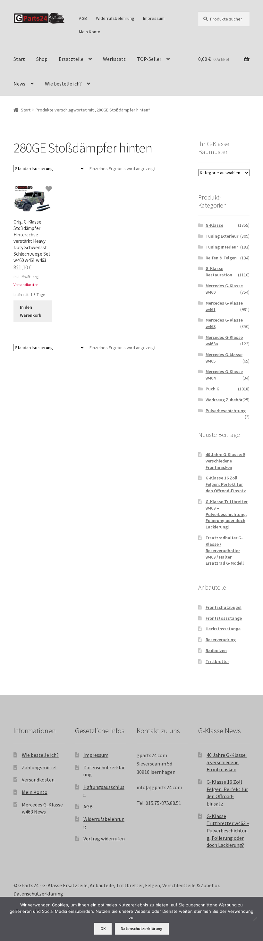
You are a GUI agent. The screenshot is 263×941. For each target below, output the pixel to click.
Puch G (212, 389)
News (19, 83)
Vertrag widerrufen (104, 838)
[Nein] (255, 919)
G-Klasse (214, 225)
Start (19, 59)
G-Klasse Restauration (219, 272)
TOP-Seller (149, 59)
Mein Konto (89, 32)
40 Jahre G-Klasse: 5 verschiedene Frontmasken (225, 461)
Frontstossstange (224, 618)
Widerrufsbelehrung (115, 18)
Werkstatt (114, 59)
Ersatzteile (71, 59)
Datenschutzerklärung (38, 893)
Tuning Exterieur (222, 236)
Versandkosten (25, 284)
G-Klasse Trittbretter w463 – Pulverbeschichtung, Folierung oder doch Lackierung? (227, 514)
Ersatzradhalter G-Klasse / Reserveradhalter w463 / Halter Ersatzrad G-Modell (225, 550)
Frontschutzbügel (224, 607)
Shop (41, 59)
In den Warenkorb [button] (30, 311)
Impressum (154, 18)
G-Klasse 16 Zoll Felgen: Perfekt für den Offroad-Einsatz (226, 484)
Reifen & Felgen (221, 258)
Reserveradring (221, 639)
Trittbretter (217, 661)
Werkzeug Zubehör (224, 400)
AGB (83, 18)
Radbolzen (216, 650)
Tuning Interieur (222, 247)
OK (103, 928)
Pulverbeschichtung (226, 410)
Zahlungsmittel (39, 767)
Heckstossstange (223, 629)
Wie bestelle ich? (63, 83)
